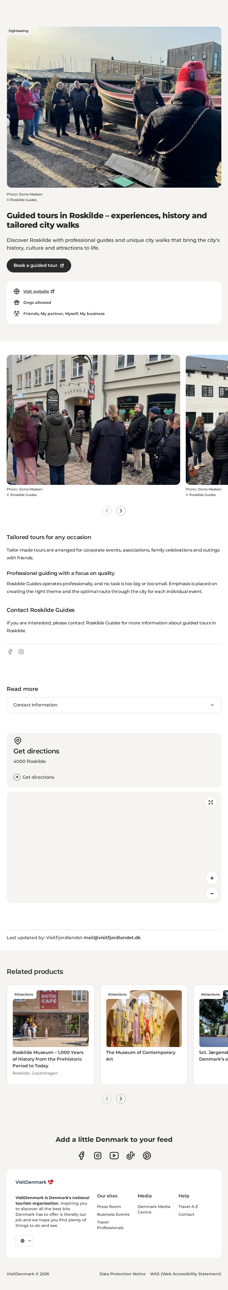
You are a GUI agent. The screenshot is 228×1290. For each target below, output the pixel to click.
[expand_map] (211, 802)
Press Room (109, 1206)
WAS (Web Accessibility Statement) (185, 1273)
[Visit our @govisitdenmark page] (130, 1155)
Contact (186, 1214)
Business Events (113, 1214)
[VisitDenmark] (35, 1182)
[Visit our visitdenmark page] (114, 1155)
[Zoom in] (212, 878)
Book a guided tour (36, 265)
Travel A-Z (188, 1206)
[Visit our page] (98, 1155)
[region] (114, 847)
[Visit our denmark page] (81, 1155)
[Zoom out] (212, 893)
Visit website (36, 291)
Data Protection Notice (123, 1273)
